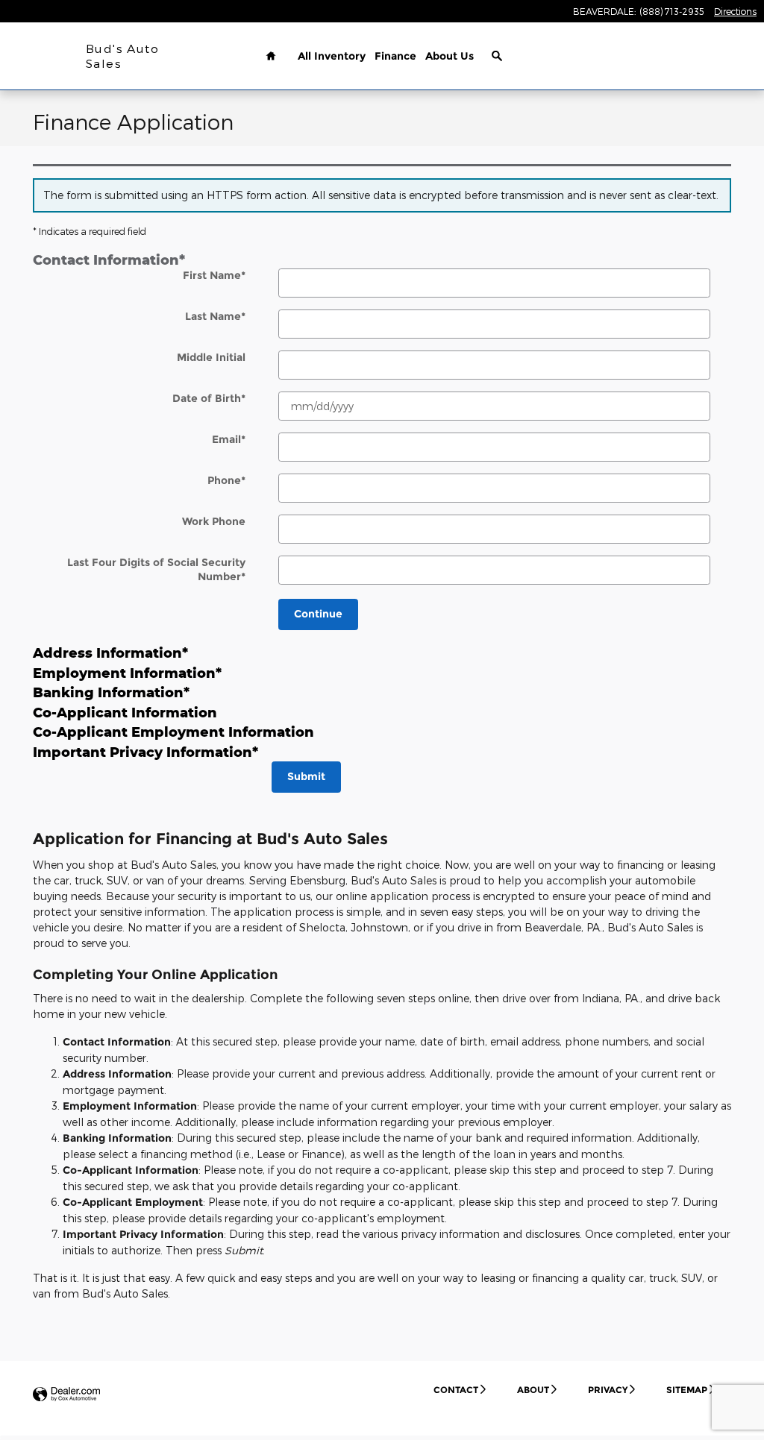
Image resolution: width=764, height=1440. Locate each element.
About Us (449, 56)
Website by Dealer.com (66, 1395)
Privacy (607, 1389)
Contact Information (109, 259)
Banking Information (111, 692)
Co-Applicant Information (125, 712)
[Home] (42, 56)
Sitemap (686, 1389)
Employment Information (127, 672)
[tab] (382, 260)
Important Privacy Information (145, 751)
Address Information (110, 652)
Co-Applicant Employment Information (173, 731)
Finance (395, 56)
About (533, 1389)
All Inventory (332, 56)
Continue (318, 613)
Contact (455, 1389)
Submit (306, 776)
